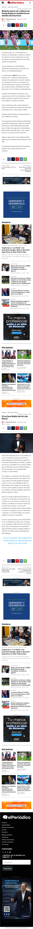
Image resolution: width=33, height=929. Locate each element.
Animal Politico (14, 264)
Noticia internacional (13, 7)
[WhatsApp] (25, 25)
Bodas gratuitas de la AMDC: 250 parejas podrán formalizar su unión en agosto (21, 268)
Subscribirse (7, 868)
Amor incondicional (21, 367)
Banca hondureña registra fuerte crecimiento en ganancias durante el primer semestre (21, 303)
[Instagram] (5, 852)
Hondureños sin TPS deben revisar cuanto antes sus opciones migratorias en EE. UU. (24, 387)
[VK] (21, 25)
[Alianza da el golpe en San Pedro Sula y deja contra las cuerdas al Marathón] (24, 354)
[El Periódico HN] (15, 3)
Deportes (4, 7)
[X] (13, 25)
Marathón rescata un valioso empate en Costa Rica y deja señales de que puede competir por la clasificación (21, 280)
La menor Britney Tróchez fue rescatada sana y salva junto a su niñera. (20, 292)
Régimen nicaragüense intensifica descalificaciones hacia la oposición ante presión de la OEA (9, 387)
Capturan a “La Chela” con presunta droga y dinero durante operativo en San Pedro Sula (16, 250)
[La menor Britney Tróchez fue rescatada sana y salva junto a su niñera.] (5, 292)
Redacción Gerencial (11, 19)
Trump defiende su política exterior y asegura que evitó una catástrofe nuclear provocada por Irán (9, 363)
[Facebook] (9, 25)
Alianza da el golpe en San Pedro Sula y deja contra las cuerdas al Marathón (23, 363)
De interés (4, 245)
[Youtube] (10, 852)
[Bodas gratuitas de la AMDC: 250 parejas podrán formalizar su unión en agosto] (5, 267)
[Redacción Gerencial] (3, 19)
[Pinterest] (17, 25)
